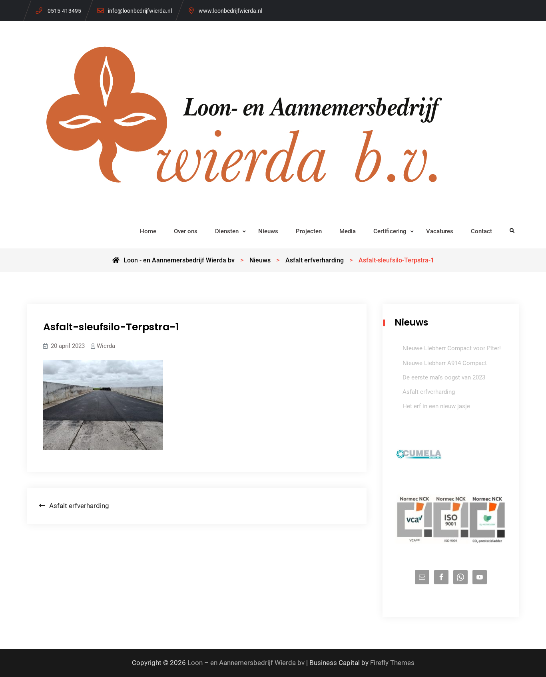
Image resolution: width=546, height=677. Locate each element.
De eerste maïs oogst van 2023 (444, 377)
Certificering (390, 231)
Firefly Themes (392, 663)
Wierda (106, 345)
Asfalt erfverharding (429, 391)
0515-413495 (64, 11)
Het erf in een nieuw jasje (436, 406)
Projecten (309, 231)
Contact (481, 231)
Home (148, 231)
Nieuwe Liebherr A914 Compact (445, 363)
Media (347, 231)
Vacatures (439, 231)
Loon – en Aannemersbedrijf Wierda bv (246, 663)
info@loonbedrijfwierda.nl (140, 11)
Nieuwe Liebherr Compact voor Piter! (452, 348)
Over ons (185, 231)
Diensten (227, 231)
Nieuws (268, 231)
